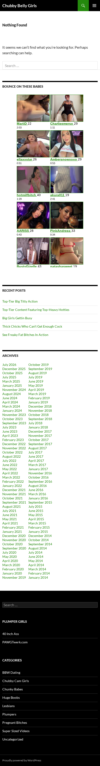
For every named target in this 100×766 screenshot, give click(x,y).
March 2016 (37, 494)
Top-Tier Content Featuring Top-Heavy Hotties (35, 310)
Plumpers (9, 714)
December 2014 (40, 536)
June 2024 (9, 398)
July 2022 (9, 461)
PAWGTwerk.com (15, 642)
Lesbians (8, 706)
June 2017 (35, 456)
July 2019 (35, 377)
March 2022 (11, 477)
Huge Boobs (11, 697)
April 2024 (10, 402)
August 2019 (37, 373)
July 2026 (9, 365)
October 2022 (12, 452)
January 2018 (38, 427)
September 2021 (14, 502)
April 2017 (36, 461)
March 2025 (11, 381)
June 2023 (9, 431)
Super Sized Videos (16, 731)
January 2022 (12, 486)
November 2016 (40, 473)
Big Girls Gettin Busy (17, 318)
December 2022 (14, 444)
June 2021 (9, 515)
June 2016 (35, 490)
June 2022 (9, 465)
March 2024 (11, 406)
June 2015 (35, 511)
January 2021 (12, 531)
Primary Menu (94, 5)
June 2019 (35, 381)
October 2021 (12, 498)
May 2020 (9, 557)
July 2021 (9, 511)
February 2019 (39, 398)
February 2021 (13, 527)
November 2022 (14, 448)
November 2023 (14, 415)
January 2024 (12, 410)
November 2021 (14, 494)
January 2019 (38, 402)
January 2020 (12, 573)
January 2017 (38, 469)
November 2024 (14, 390)
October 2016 (38, 477)
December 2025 (14, 369)
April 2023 (10, 435)
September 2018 (40, 419)
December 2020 (14, 536)
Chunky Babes (12, 689)
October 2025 (12, 373)
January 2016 (38, 498)
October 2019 (38, 365)
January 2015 (38, 531)
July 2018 (35, 423)
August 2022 (11, 456)
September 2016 (40, 481)
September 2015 (40, 502)
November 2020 (14, 540)
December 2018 (40, 406)
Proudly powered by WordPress (21, 760)
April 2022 (10, 473)
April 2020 (10, 561)
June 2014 (35, 557)
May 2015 (35, 515)
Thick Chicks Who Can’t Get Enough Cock (32, 326)
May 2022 (9, 469)
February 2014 (39, 573)
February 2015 (39, 527)
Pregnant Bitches (14, 723)
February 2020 (13, 569)
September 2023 (14, 423)
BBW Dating (11, 672)
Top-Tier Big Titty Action (20, 301)
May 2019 (35, 385)
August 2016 (37, 486)
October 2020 (12, 544)
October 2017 (38, 440)
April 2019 (36, 390)
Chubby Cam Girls (15, 681)
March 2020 (11, 565)
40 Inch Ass (10, 634)
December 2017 (40, 431)
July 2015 (35, 506)
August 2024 (11, 394)
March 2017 (37, 465)
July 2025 (9, 377)
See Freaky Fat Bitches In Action (25, 335)
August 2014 (37, 548)
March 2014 (37, 569)
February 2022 (13, 481)
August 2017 (37, 448)
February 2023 (13, 440)
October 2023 (12, 419)
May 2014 (35, 561)
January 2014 (38, 577)
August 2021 (11, 506)
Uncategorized (12, 739)
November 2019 (14, 577)
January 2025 (12, 385)
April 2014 (36, 565)
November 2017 (40, 435)
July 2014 (35, 552)
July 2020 (9, 552)
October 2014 (38, 540)
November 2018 (40, 410)
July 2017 (35, 452)
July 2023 (9, 427)
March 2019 (37, 394)
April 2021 (10, 523)
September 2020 (14, 548)
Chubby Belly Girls (19, 5)
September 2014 (40, 544)
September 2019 (40, 369)
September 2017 (40, 444)
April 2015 (36, 519)
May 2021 (9, 519)
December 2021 (14, 490)
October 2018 (38, 415)
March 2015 (37, 523)
